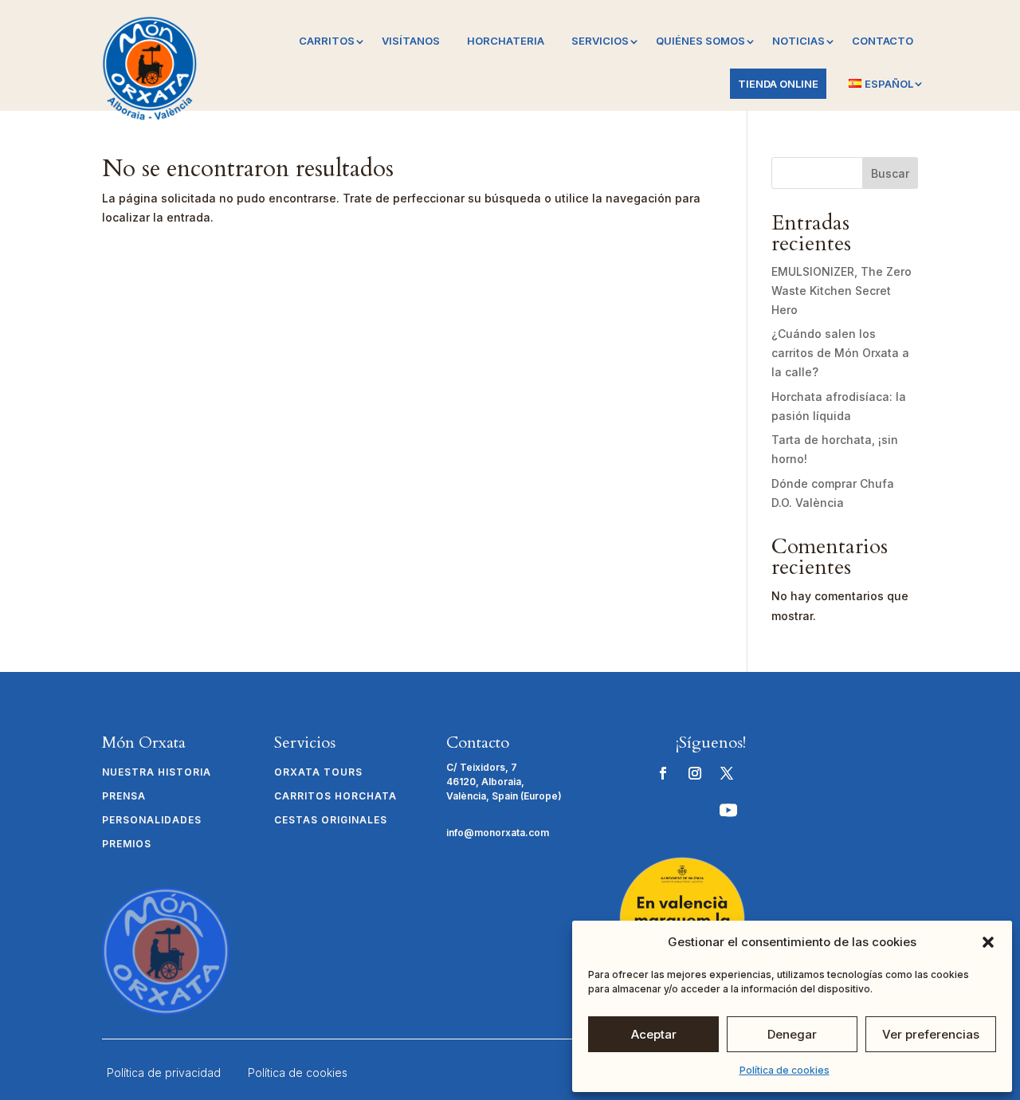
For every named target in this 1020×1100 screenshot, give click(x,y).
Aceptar (654, 1034)
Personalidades (152, 820)
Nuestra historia (156, 772)
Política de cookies (785, 1070)
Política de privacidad (164, 1072)
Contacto (882, 40)
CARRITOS (327, 40)
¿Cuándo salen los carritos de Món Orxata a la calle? (840, 353)
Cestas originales (330, 820)
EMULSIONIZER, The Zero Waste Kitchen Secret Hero (841, 290)
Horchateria (505, 40)
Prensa (124, 796)
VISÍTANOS (411, 40)
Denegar (792, 1034)
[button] (988, 942)
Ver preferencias (930, 1034)
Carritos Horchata (335, 796)
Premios (126, 844)
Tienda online (778, 83)
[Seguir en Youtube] (728, 809)
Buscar (890, 173)
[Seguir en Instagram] (695, 773)
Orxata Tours (318, 772)
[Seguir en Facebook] (663, 773)
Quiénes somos (700, 40)
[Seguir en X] (727, 773)
